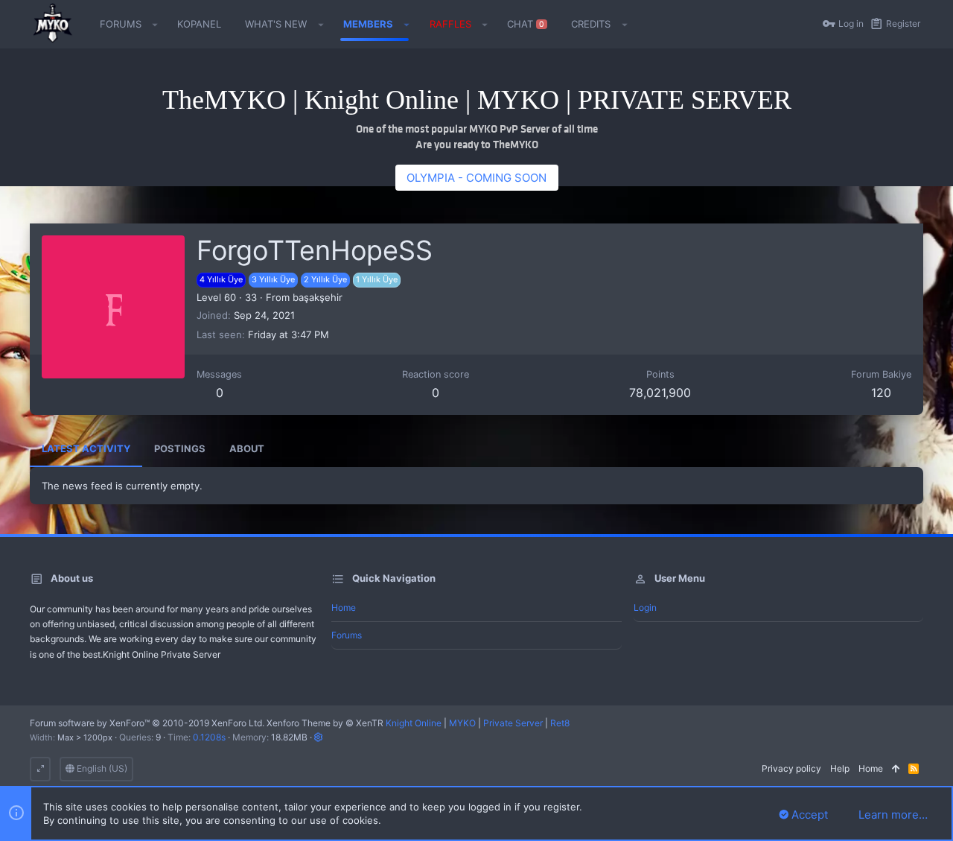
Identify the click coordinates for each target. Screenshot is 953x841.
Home (343, 607)
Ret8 (560, 723)
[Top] (895, 769)
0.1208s (209, 737)
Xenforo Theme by (325, 723)
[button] (155, 24)
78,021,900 (660, 392)
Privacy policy (791, 768)
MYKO (462, 723)
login (645, 607)
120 (881, 392)
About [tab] (246, 448)
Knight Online (414, 723)
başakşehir (317, 297)
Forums (346, 635)
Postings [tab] (179, 448)
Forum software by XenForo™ (147, 723)
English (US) (100, 768)
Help (840, 768)
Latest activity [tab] (86, 448)
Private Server (513, 723)
